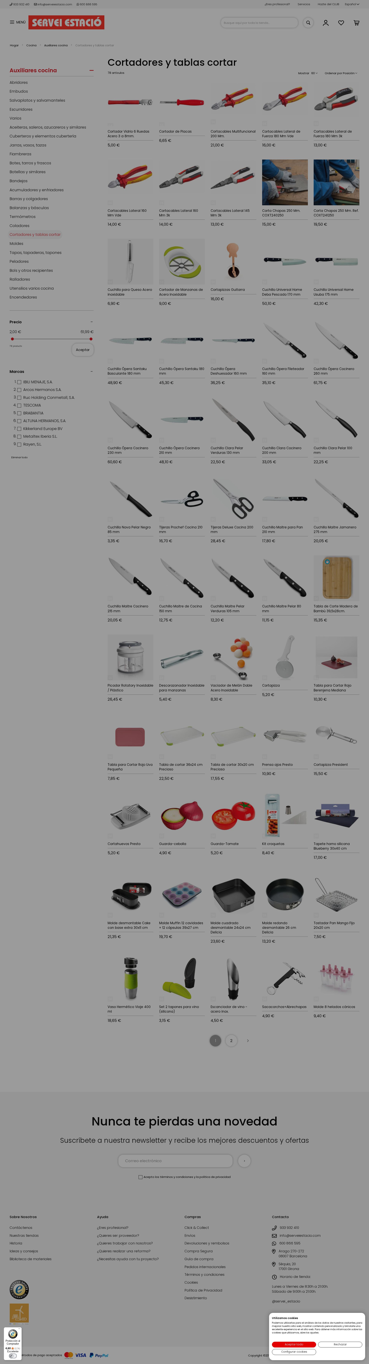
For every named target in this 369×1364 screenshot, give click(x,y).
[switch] (13, 1356)
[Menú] (19, 1329)
